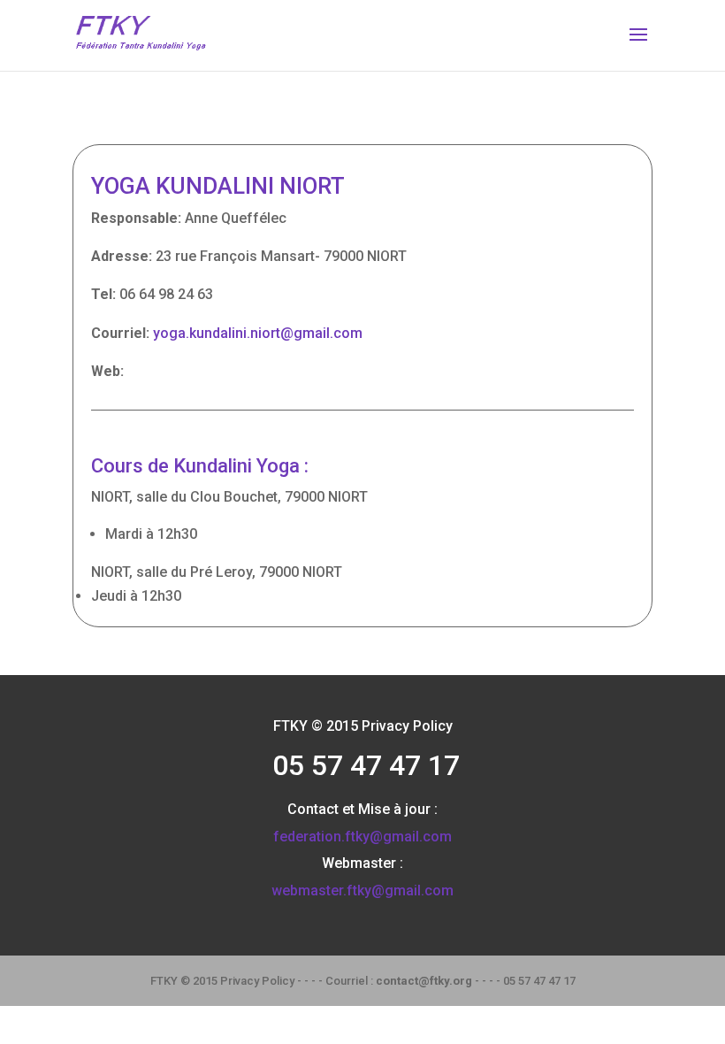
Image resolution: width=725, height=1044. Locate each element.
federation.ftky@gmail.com (362, 836)
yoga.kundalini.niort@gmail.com (257, 333)
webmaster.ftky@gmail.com (362, 890)
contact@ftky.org (424, 980)
